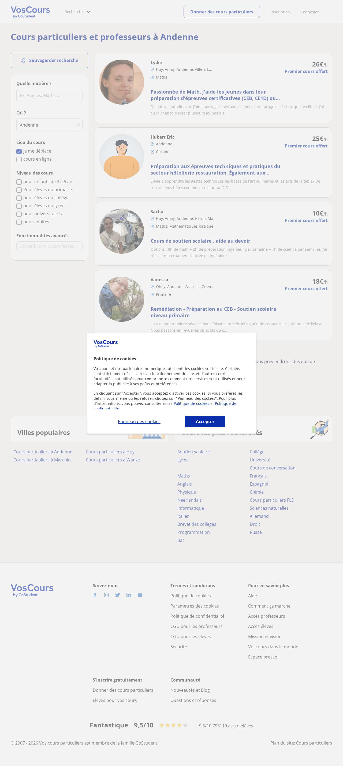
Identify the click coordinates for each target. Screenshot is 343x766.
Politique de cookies (191, 403)
